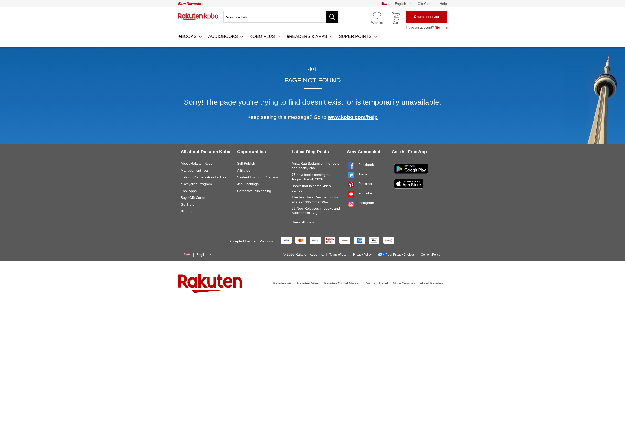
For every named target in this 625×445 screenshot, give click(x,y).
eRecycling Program (196, 184)
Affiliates (243, 170)
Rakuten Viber (308, 283)
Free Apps (189, 191)
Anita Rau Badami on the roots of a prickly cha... (315, 166)
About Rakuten (431, 283)
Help (443, 4)
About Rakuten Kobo (197, 163)
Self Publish (246, 163)
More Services (404, 283)
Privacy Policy (362, 254)
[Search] (332, 17)
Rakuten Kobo (198, 17)
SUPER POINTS (356, 36)
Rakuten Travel (376, 283)
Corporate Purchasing (254, 191)
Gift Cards (425, 4)
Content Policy (430, 254)
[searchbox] (280, 17)
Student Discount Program (257, 177)
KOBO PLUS (263, 36)
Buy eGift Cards (193, 198)
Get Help (187, 204)
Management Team (196, 170)
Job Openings (248, 184)
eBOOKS (188, 36)
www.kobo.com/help (353, 117)
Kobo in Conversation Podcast (204, 177)
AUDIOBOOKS (223, 36)
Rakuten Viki (282, 283)
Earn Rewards (189, 4)
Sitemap (187, 211)
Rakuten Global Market (342, 283)
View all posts (303, 222)
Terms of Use (338, 254)
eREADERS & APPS (307, 36)
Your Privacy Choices (400, 254)
